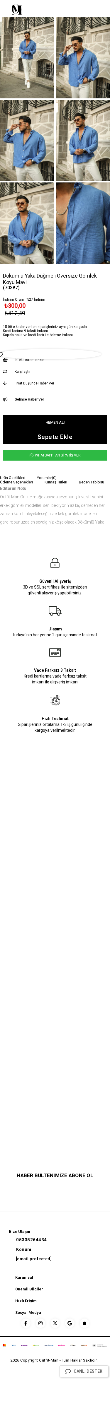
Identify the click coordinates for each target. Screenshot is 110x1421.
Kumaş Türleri (56, 482)
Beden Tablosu (91, 482)
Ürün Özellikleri (12, 478)
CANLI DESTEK (88, 1371)
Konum (23, 1249)
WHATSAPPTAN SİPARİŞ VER (57, 455)
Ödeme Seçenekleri (16, 482)
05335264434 (31, 1239)
